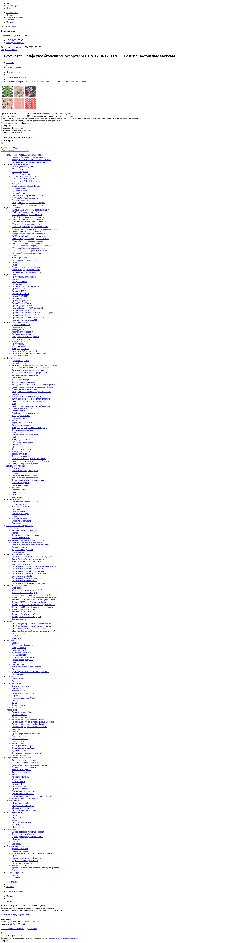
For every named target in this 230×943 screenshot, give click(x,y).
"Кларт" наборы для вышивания (26, 231)
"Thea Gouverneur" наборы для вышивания (31, 246)
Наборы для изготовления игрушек (28, 401)
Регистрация (12, 6)
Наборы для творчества (22, 442)
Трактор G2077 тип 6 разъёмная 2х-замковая (32, 602)
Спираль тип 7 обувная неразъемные (28, 583)
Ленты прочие (18, 490)
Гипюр (15, 473)
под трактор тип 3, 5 (21, 564)
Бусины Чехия (18, 193)
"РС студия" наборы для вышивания (28, 248)
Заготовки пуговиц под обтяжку (26, 667)
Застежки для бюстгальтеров (25, 530)
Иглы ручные (18, 329)
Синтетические (19, 633)
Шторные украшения (21, 822)
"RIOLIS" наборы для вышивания (27, 243)
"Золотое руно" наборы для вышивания (30, 226)
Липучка (16, 509)
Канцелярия (17, 432)
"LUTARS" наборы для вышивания (28, 217)
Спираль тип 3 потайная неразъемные (29, 569)
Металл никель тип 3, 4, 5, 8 (24, 592)
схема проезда (31, 922)
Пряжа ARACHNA (20, 293)
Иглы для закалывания (22, 327)
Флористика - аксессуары (23, 382)
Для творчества (13, 72)
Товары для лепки (20, 454)
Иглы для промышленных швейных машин (31, 159)
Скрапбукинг (12, 829)
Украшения (11, 710)
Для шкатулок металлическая (25, 435)
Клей (14, 437)
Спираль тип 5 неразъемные (24, 580)
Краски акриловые (20, 851)
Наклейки (16, 444)
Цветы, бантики (19, 755)
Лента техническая (15, 499)
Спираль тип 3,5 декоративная (25, 578)
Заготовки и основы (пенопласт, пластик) (31, 399)
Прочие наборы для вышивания (26, 253)
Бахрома (15, 820)
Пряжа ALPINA (19, 291)
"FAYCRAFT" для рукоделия (25, 198)
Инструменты (18, 344)
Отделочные (17, 636)
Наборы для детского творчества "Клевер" (31, 461)
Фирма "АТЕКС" (9, 49)
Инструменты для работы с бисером (28, 202)
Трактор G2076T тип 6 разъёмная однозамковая (33, 600)
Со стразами (17, 674)
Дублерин (16, 688)
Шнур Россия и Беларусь (23, 805)
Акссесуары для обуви (22, 712)
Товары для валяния (21, 415)
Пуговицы (11, 640)
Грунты (15, 870)
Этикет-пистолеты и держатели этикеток (30, 545)
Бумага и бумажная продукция (26, 389)
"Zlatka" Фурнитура (21, 174)
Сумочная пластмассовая (23, 793)
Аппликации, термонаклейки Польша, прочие (33, 722)
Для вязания (11, 274)
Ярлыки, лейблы (19, 547)
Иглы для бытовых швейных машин (28, 157)
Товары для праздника (22, 380)
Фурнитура (17, 825)
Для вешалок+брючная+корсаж (26, 502)
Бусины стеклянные (21, 191)
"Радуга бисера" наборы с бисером (27, 241)
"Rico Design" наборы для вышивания (29, 222)
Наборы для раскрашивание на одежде (29, 427)
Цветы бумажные (20, 363)
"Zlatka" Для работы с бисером (26, 176)
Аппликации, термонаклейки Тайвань (29, 726)
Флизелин (16, 707)
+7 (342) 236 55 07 (14, 40)
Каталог (10, 20)
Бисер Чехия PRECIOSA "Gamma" (27, 181)
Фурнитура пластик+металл (19, 758)
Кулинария (17, 420)
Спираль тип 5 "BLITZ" (23, 576)
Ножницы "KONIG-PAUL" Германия (29, 353)
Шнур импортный (20, 803)
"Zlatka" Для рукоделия (22, 167)
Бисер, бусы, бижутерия (17, 164)
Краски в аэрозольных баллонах (26, 858)
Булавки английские (21, 325)
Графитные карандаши (22, 408)
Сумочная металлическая (23, 791)
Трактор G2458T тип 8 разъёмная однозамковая (33, 604)
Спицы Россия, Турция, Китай (26, 286)
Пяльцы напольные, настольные (26, 267)
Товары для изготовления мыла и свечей (30, 368)
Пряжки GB (17, 784)
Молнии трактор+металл (17, 585)
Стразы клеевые (19, 736)
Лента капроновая (20, 485)
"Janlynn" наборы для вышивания (27, 214)
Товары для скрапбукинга (23, 834)
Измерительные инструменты (25, 336)
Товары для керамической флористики (29, 372)
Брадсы (15, 841)
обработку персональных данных (63, 938)
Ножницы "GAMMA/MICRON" (26, 351)
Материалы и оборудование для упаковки (25, 540)
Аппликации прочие (21, 717)
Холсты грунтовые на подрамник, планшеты (32, 853)
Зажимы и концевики (21, 769)
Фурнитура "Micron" (21, 750)
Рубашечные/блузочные (22, 645)
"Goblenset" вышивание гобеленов (27, 212)
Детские (15, 643)
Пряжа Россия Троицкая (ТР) (25, 320)
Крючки (15, 279)
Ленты (15, 533)
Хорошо (5, 941)
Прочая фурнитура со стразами (26, 734)
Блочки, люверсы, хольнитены (26, 767)
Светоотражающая (20, 514)
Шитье (15, 494)
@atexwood (32, 928)
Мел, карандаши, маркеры (24, 346)
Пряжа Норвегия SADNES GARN (27, 308)
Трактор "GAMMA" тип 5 (23, 614)
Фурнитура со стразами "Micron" (27, 753)
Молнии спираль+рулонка (18, 554)
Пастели (15, 394)
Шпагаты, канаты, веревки (24, 810)
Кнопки (15, 774)
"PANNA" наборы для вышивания (27, 219)
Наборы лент (18, 492)
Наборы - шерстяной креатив (25, 463)
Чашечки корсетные (21, 537)
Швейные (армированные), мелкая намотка (31, 626)
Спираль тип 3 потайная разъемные (28, 571)
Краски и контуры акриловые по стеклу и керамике (35, 868)
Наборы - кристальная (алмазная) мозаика (31, 406)
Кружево (16, 487)
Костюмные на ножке (21, 652)
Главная (10, 62)
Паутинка (16, 695)
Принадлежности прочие (23, 334)
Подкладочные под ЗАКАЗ (24, 698)
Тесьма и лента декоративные (25, 478)
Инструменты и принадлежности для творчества (34, 384)
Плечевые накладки (21, 339)
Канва (14, 255)
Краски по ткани (19, 865)
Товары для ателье (20, 341)
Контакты (10, 22)
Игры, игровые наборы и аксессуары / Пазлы (32, 387)
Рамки (14, 265)
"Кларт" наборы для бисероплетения (28, 234)
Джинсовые (17, 588)
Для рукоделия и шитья (17, 322)
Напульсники (18, 679)
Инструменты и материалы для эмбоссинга (31, 391)
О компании (12, 12)
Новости (10, 15)
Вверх (4, 933)
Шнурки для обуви (20, 808)
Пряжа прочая (18, 298)
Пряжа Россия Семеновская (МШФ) (28, 317)
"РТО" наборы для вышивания (26, 269)
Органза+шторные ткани (23, 693)
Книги (15, 875)
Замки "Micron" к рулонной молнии (28, 559)
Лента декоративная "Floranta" (25, 475)
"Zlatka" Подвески (20, 171)
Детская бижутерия (20, 200)
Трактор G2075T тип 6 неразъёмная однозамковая (34, 597)
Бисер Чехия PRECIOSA (23, 179)
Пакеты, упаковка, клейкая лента (27, 542)
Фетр (14, 403)
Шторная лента (19, 827)
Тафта (14, 703)
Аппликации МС (19, 714)
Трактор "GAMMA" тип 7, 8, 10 (26, 616)
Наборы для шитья (20, 348)
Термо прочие (18, 743)
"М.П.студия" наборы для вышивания (29, 236)
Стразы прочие (18, 741)
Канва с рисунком (20, 258)
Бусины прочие (19, 188)
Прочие (15, 669)
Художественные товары (17, 846)
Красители (16, 377)
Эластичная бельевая (21, 521)
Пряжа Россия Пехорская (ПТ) (25, 315)
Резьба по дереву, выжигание (25, 413)
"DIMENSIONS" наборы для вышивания (30, 210)
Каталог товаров (13, 67)
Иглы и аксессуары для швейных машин (24, 155)
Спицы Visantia (19, 284)
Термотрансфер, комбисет (23, 748)
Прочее (15, 447)
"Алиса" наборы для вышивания (26, 224)
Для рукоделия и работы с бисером (27, 195)
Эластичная (17, 523)
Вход (8, 3)
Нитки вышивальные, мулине (25, 260)
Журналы (16, 877)
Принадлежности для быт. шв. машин (29, 162)
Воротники (17, 497)
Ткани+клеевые (13, 683)
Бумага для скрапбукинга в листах (27, 836)
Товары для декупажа (16, 77)
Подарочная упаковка (21, 425)
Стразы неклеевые (20, 738)
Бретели (15, 528)
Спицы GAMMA (19, 281)
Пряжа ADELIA (19, 289)
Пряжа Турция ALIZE (22, 301)
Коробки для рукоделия (22, 332)
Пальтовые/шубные (20, 650)
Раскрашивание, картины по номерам (29, 458)
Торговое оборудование (22, 549)
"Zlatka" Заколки (19, 169)
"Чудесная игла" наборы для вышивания (30, 250)
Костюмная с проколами (23, 657)
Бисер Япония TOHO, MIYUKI (26, 186)
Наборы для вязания (21, 439)
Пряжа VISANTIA (20, 296)
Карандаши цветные (21, 418)
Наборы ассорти (19, 647)
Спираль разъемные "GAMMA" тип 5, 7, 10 (32, 557)
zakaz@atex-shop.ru (15, 42)
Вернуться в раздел (10, 147)
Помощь (10, 8)
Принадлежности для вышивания (27, 272)
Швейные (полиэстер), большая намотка (30, 628)
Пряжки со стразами (21, 789)
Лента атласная (19, 468)
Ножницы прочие (20, 356)
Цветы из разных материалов (25, 375)
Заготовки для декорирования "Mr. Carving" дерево (35, 365)
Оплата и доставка (14, 17)
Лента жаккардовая (20, 482)
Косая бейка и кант (20, 506)
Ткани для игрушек (20, 686)
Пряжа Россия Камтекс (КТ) (24, 310)
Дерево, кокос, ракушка (22, 659)
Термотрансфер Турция (22, 746)
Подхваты (16, 817)
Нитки (9, 621)
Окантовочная (18, 511)
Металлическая (19, 779)
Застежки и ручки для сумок (25, 760)
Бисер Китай (17, 183)
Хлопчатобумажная (20, 518)
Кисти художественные (22, 863)
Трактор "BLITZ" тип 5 (22, 612)
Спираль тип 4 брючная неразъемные (29, 573)
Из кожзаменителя (20, 504)
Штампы (16, 839)
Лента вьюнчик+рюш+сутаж (25, 470)
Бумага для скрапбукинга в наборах (28, 832)
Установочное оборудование (25, 798)
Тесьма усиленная (20, 705)
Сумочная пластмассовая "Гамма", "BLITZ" (32, 796)
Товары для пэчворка (21, 456)
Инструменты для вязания (24, 277)
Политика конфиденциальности (15, 915)
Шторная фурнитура (15, 813)
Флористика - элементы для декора (27, 396)
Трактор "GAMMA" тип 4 (23, 609)
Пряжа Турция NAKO (22, 305)
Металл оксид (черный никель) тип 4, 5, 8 (31, 595)
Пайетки (16, 731)
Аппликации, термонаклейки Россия (28, 724)
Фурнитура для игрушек (23, 430)
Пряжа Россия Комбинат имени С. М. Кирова (32, 313)
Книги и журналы (14, 872)
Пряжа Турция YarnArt (22, 303)
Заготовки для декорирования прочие (29, 370)
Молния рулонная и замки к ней (26, 561)
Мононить (16, 638)
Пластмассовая (18, 781)
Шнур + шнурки (13, 801)
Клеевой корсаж (19, 691)
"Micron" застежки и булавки (25, 762)
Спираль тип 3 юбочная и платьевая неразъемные (34, 566)
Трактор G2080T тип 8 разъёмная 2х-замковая (32, 607)
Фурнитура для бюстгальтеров (25, 535)
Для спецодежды (19, 664)
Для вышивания (13, 207)
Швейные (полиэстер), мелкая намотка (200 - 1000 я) (36, 631)
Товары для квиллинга (22, 451)
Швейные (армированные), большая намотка (32, 624)
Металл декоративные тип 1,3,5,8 (27, 590)
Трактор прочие (19, 619)
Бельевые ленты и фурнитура (19, 525)
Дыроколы (16, 844)
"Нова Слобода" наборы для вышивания (30, 238)
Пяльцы (15, 262)
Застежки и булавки (21, 772)
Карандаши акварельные (23, 423)
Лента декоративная (15, 466)
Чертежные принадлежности (25, 860)
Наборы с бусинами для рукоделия (27, 205)
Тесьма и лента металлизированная (28, 480)
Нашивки (16, 729)
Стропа (15, 516)
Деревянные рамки (20, 360)
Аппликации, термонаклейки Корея (28, 719)
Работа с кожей (18, 411)
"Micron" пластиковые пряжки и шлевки (30, 765)
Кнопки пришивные (21, 777)
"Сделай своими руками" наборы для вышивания (34, 229)
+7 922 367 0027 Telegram (12, 928)
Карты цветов (18, 552)
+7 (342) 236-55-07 (18, 924)
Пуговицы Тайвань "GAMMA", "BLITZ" (30, 671)
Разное (9, 676)
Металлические (19, 655)
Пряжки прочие (19, 786)
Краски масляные (20, 848)
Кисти (14, 815)
